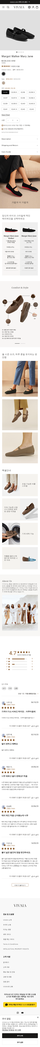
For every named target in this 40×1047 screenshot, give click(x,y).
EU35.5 (14, 92)
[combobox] (28, 694)
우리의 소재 (7, 925)
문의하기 (6, 962)
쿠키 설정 (20, 1042)
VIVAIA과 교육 (8, 987)
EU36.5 (32, 92)
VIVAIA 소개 (7, 920)
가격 (10, 688)
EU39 (5, 104)
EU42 (23, 109)
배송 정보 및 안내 (9, 972)
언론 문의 (6, 982)
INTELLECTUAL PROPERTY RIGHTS (16, 949)
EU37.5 (14, 98)
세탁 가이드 (7, 934)
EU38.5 (32, 98)
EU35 (5, 92)
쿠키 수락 (20, 1036)
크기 (4, 688)
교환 (16, 688)
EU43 (32, 109)
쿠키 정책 (18, 1030)
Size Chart (6, 115)
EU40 (23, 104)
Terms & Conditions (10, 944)
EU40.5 (32, 104)
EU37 (5, 98)
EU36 (23, 92)
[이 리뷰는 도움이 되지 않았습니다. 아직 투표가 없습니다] (36, 726)
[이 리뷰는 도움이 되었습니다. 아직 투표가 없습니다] (32, 726)
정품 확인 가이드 (8, 939)
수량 (3, 120)
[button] (3, 7)
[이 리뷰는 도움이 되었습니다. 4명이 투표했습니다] (32, 876)
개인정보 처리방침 (8, 1030)
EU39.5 (14, 104)
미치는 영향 (7, 930)
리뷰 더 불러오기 (20, 885)
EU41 (5, 109)
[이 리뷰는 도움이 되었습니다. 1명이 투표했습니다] (32, 798)
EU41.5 (14, 109)
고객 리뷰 (6, 967)
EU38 (23, 98)
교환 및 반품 (7, 977)
